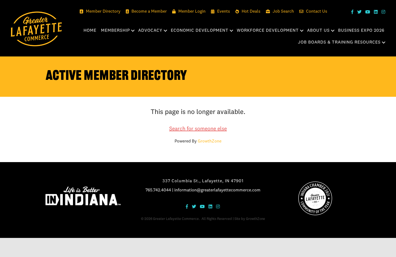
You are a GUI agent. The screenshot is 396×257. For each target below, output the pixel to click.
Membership (115, 30)
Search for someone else (198, 129)
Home (90, 30)
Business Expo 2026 (361, 30)
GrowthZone (209, 141)
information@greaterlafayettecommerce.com (217, 190)
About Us (318, 30)
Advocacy (150, 30)
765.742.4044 (158, 190)
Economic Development (199, 30)
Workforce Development (268, 30)
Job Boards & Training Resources (339, 42)
